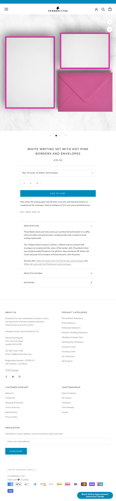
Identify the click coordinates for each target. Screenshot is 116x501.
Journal (65, 412)
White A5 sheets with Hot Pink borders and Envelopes (60, 261)
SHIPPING (29, 282)
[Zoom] (109, 22)
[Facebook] (6, 376)
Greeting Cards (68, 351)
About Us (9, 393)
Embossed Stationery (71, 327)
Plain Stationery (69, 323)
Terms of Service (12, 407)
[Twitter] (13, 376)
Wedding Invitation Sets (72, 337)
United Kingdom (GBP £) (21, 470)
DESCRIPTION (31, 226)
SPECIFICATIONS (33, 273)
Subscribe (16, 451)
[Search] (103, 9)
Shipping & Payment (14, 402)
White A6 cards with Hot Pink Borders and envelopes (47, 264)
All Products (67, 361)
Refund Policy (11, 412)
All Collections (68, 356)
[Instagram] (20, 376)
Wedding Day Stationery (73, 342)
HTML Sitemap (12, 370)
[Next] (65, 135)
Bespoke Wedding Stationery (75, 332)
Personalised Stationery (72, 318)
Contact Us (10, 398)
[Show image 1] (56, 135)
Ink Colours (67, 398)
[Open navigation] (6, 9)
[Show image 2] (60, 135)
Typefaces (66, 402)
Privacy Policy (11, 417)
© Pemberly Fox (16, 476)
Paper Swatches (69, 393)
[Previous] (50, 135)
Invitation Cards (69, 347)
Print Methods (68, 407)
